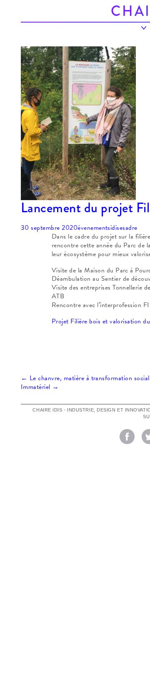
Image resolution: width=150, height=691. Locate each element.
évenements (94, 228)
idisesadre (124, 228)
